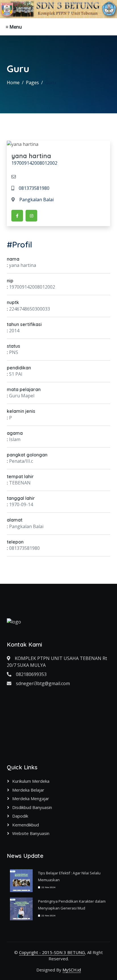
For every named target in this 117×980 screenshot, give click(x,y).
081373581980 (34, 188)
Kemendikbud (25, 825)
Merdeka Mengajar (30, 798)
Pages (32, 82)
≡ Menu (14, 27)
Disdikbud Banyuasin (32, 807)
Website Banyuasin (30, 833)
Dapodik (20, 816)
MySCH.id (71, 970)
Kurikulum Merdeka (30, 781)
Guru (50, 82)
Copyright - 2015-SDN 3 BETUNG (52, 952)
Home (13, 82)
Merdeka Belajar (28, 790)
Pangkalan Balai (36, 199)
